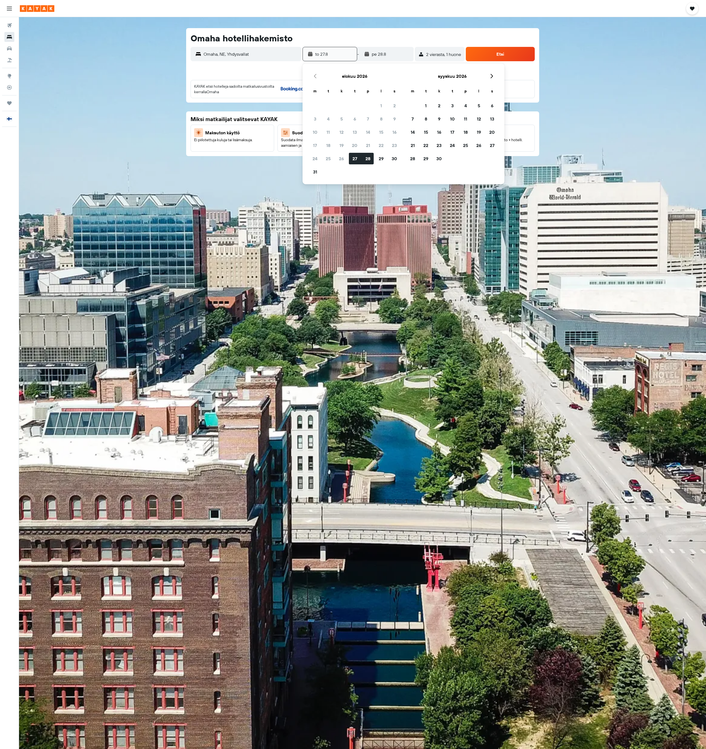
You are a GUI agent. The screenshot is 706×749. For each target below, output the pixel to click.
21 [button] (368, 145)
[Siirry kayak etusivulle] (37, 8)
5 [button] (341, 119)
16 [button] (394, 132)
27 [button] (354, 158)
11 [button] (328, 132)
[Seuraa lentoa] (9, 87)
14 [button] (368, 132)
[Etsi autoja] (9, 48)
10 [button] (315, 132)
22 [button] (381, 145)
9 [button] (394, 119)
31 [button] (315, 172)
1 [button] (381, 105)
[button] (9, 8)
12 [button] (341, 132)
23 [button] (394, 145)
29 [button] (381, 158)
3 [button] (315, 119)
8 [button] (381, 119)
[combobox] (251, 54)
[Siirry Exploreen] (9, 75)
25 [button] (328, 158)
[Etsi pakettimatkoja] (9, 60)
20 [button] (354, 145)
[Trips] (9, 103)
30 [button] (394, 158)
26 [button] (341, 158)
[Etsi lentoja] (9, 25)
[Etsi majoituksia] (9, 36)
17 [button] (315, 145)
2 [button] (394, 105)
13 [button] (355, 132)
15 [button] (381, 132)
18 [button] (328, 145)
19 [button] (341, 145)
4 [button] (328, 119)
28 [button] (367, 158)
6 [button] (355, 119)
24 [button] (314, 158)
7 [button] (368, 119)
